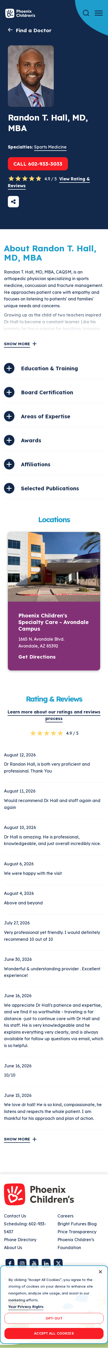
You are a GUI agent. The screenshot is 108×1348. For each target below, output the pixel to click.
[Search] (86, 13)
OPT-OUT (54, 1318)
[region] (54, 1304)
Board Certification (47, 392)
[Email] (13, 201)
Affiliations (35, 464)
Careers (65, 1216)
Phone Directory (20, 1239)
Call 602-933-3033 (37, 164)
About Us (13, 1247)
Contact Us (15, 1216)
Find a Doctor (33, 30)
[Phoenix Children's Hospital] (20, 13)
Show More (17, 343)
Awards (31, 440)
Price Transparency (76, 1231)
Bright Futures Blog (77, 1223)
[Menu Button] (99, 13)
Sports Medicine (50, 147)
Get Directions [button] (37, 657)
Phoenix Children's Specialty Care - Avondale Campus (53, 622)
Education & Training (49, 368)
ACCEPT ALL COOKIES (54, 1333)
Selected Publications (50, 488)
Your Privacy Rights (26, 1306)
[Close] (100, 1272)
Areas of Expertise (45, 416)
